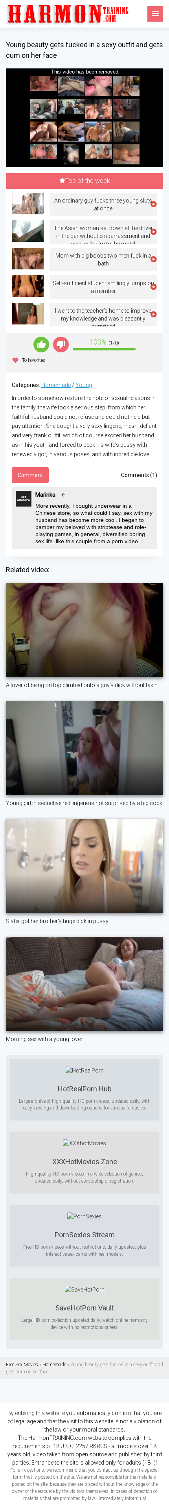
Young (83, 385)
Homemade (56, 385)
